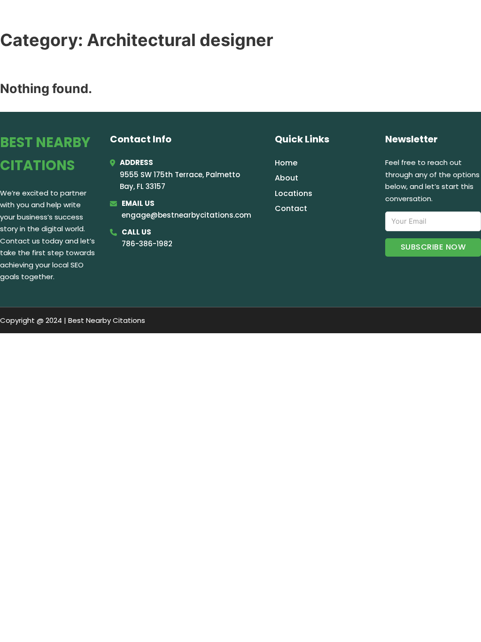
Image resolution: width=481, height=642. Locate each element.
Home (356, 20)
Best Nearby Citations (102, 19)
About (286, 177)
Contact (291, 208)
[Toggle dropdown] (468, 19)
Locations (400, 20)
